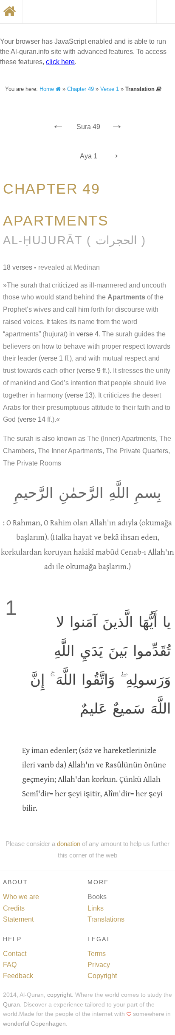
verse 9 (90, 370)
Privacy (99, 964)
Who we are (21, 896)
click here (60, 61)
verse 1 (52, 358)
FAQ (10, 964)
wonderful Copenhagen (34, 1024)
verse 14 (32, 419)
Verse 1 (109, 89)
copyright (59, 995)
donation (68, 843)
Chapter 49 (80, 89)
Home (48, 89)
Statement (18, 919)
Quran (11, 1004)
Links (96, 908)
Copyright (102, 975)
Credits (14, 908)
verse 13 (80, 395)
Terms (97, 953)
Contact (14, 953)
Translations (106, 919)
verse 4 (87, 334)
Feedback (18, 975)
